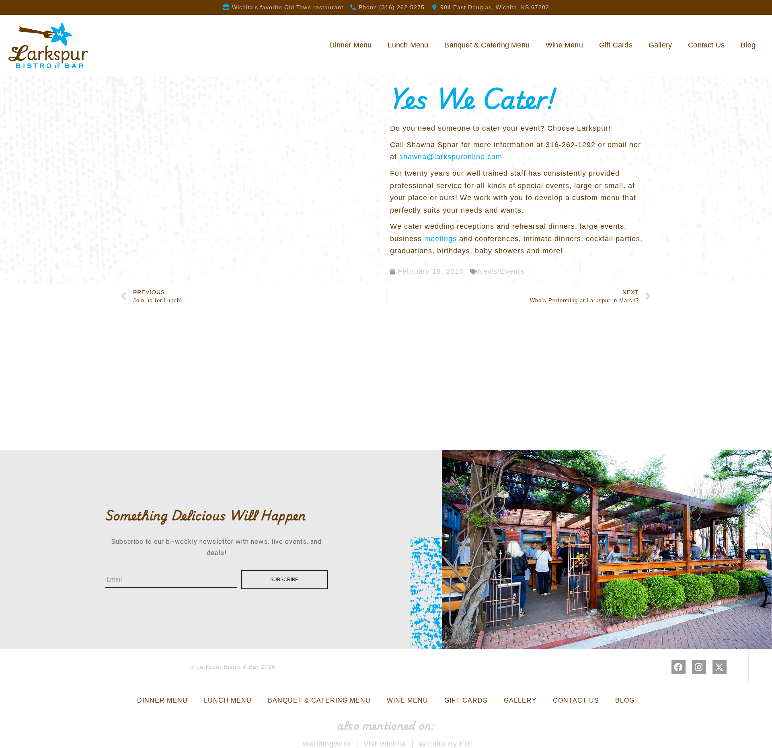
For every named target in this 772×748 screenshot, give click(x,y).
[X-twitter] (719, 667)
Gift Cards (615, 45)
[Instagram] (699, 667)
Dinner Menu (350, 45)
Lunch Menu (408, 45)
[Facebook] (678, 667)
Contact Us (706, 45)
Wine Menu (564, 45)
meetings (440, 239)
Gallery (660, 45)
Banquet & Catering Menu (487, 45)
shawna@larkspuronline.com (450, 157)
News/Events (501, 271)
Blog (748, 45)
